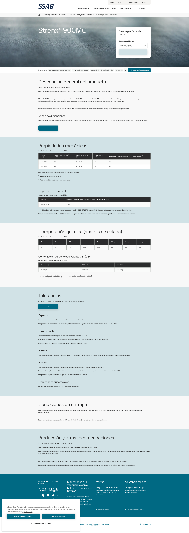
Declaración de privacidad (85, 524)
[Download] (48, 128)
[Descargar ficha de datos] (133, 52)
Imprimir (96, 526)
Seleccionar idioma (126, 41)
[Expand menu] (125, 70)
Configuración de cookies (41, 524)
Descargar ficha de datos (140, 70)
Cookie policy (28, 512)
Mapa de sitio (97, 524)
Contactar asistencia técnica (135, 510)
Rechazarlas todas (58, 516)
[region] (41, 514)
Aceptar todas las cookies (23, 516)
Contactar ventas (103, 510)
